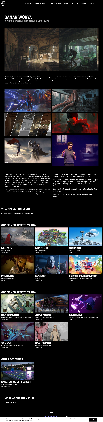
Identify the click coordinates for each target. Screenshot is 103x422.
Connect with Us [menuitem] (41, 4)
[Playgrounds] (4, 4)
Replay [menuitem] (72, 4)
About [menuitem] (91, 4)
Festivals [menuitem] (27, 4)
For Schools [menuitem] (82, 4)
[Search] (97, 4)
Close (93, 419)
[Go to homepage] (51, 413)
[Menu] (100, 4)
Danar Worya (14, 83)
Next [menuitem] (66, 4)
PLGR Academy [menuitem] (56, 4)
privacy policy (27, 420)
